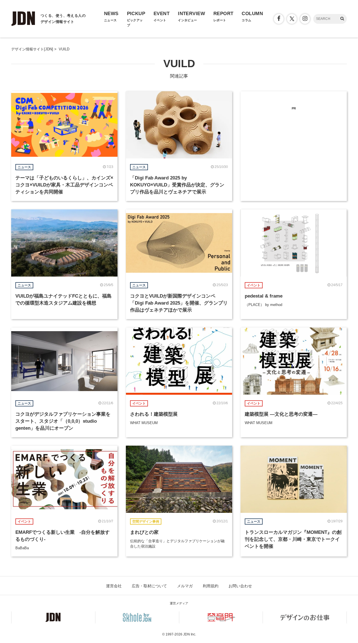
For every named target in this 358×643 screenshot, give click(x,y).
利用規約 (210, 586)
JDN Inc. (189, 634)
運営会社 (114, 586)
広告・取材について (149, 586)
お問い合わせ (240, 586)
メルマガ (185, 586)
